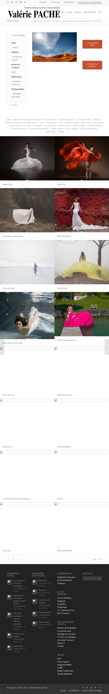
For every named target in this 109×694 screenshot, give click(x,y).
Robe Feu (61, 184)
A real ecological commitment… (89, 2)
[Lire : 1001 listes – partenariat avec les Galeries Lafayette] (9, 614)
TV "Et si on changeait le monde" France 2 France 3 (66, 640)
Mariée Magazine (64, 674)
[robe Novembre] (81, 421)
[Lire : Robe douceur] (34, 623)
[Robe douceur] (27, 262)
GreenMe (61, 604)
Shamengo (62, 607)
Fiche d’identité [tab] (18, 35)
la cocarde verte (64, 631)
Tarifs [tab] (14, 105)
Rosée (60, 498)
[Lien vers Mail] (21, 2)
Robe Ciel (7, 550)
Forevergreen (63, 661)
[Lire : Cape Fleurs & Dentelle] (34, 601)
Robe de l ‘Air (8, 395)
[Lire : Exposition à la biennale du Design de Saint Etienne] (9, 597)
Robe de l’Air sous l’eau (13, 343)
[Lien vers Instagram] (16, 2)
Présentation (69, 2)
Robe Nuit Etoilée (64, 550)
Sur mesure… (56, 2)
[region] (17, 70)
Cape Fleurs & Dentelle (12, 236)
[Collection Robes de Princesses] (27, 473)
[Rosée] (81, 473)
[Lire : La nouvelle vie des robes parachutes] (9, 582)
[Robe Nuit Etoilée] (81, 524)
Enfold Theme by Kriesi (38, 688)
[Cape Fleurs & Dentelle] (27, 210)
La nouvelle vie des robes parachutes (19, 583)
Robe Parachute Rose (66, 340)
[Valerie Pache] (34, 12)
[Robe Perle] (27, 158)
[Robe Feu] (81, 158)
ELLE (59, 658)
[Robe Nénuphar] (81, 210)
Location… (44, 2)
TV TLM (60, 646)
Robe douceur (9, 288)
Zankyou (61, 583)
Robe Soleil (13, 20)
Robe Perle (7, 184)
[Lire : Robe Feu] (34, 591)
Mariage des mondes (66, 634)
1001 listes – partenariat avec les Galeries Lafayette (18, 618)
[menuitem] (43, 2)
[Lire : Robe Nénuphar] (34, 613)
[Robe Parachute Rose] (81, 314)
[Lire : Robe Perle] (34, 582)
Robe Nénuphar (64, 236)
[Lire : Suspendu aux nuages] (9, 635)
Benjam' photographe (66, 628)
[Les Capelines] (2, 347)
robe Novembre (64, 446)
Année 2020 (17, 646)
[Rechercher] (99, 12)
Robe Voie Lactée (64, 395)
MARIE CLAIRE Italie (65, 671)
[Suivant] (70, 47)
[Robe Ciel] (27, 524)
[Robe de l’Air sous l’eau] (27, 315)
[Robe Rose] (27, 421)
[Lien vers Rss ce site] (25, 2)
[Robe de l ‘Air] (27, 369)
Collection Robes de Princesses (16, 498)
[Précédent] (38, 47)
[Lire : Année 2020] (9, 647)
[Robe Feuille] (107, 347)
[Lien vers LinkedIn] (12, 2)
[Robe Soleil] (81, 262)
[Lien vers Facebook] (8, 2)
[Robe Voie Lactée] (81, 369)
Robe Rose (7, 446)
